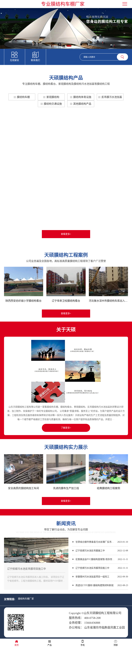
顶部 (115, 645)
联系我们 (35, 60)
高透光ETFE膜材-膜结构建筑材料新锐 (94, 585)
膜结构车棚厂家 (26, 598)
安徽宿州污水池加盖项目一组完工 (92, 576)
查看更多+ (66, 234)
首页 (16, 645)
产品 (49, 645)
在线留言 (14, 60)
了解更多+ (66, 428)
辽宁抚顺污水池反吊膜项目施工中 (26, 568)
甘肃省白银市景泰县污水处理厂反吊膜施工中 (95, 542)
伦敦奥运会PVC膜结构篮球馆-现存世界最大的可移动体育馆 (95, 559)
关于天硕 (66, 329)
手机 (82, 645)
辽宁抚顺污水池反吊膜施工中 (90, 550)
